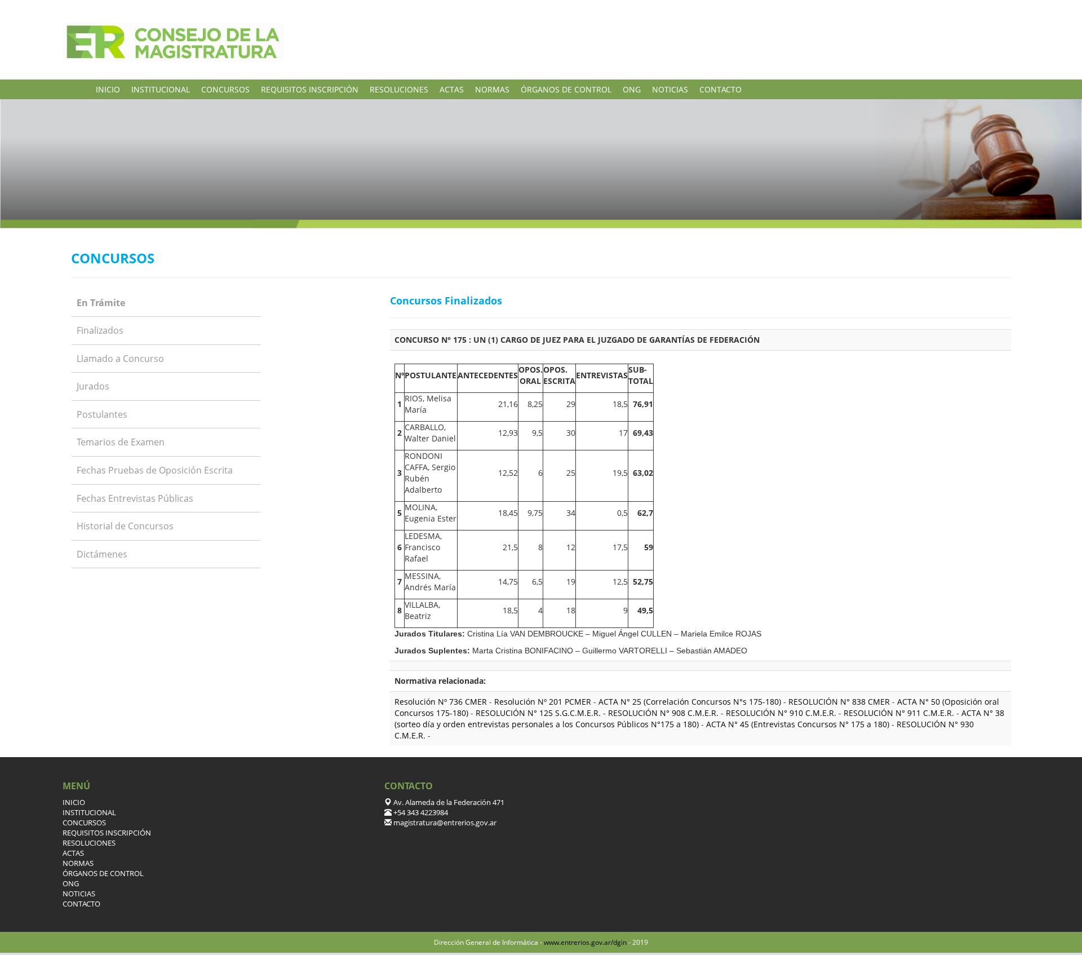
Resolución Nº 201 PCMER (543, 701)
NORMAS (492, 89)
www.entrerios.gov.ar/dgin (585, 942)
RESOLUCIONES (399, 89)
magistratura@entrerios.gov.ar (444, 823)
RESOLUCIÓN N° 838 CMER (839, 701)
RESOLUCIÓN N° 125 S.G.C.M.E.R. (538, 713)
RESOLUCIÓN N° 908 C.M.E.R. (664, 713)
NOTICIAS (670, 89)
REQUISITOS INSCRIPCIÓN (309, 89)
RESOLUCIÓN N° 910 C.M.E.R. (781, 713)
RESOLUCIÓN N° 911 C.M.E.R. (899, 713)
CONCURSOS (225, 89)
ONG (632, 89)
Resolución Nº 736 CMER (441, 701)
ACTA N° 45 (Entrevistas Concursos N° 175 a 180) (799, 724)
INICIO (108, 89)
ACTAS (452, 89)
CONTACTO (720, 89)
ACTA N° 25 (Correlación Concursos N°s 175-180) (689, 701)
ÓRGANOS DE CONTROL (566, 89)
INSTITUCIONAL (160, 89)
